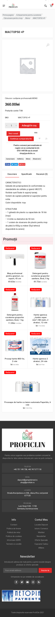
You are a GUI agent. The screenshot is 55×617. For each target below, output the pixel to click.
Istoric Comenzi (41, 528)
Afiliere (41, 548)
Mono (27, 18)
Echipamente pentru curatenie (28, 15)
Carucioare (10, 159)
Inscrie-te (45, 570)
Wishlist (41, 532)
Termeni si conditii (13, 544)
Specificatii (26, 174)
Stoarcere (37, 159)
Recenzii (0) (42, 174)
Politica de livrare (14, 528)
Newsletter (41, 536)
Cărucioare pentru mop (13, 18)
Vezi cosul (13, 133)
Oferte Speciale (41, 540)
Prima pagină (8, 15)
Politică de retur (13, 532)
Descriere (12, 174)
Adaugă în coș (29, 125)
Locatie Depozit (41, 525)
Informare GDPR (14, 540)
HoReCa (20, 159)
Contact (13, 525)
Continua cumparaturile (21, 139)
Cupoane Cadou (41, 544)
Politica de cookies (14, 536)
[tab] (12, 174)
